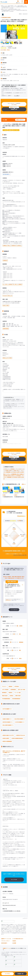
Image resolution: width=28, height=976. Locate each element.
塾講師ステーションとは (6, 938)
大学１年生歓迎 (5, 689)
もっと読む (16, 95)
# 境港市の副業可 (5, 738)
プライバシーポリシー (5, 940)
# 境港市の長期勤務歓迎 (7, 741)
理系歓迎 (10, 692)
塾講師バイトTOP (4, 5)
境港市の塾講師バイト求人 (22, 5)
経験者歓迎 (4, 692)
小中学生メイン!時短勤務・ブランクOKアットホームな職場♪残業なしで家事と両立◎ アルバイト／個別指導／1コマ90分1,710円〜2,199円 (14, 470)
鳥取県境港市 (3, 69)
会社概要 (14, 943)
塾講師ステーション (7, 948)
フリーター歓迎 (17, 692)
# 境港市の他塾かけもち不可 (8, 735)
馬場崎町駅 (9, 69)
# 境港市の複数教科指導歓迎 (17, 738)
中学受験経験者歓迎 (6, 698)
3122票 (14, 48)
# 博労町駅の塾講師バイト (7, 722)
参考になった (8, 599)
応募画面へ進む (14, 108)
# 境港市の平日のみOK (20, 735)
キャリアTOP (14, 879)
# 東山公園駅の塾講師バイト (8, 725)
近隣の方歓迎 (18, 695)
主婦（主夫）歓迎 (21, 689)
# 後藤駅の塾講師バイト (7, 719)
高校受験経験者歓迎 (16, 698)
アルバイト (4, 686)
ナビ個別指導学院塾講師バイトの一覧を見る (11, 911)
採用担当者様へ (4, 943)
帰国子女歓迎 (4, 695)
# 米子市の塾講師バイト (7, 708)
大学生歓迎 (16, 686)
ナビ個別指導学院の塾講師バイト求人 (14, 9)
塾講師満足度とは (22, 516)
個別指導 (10, 686)
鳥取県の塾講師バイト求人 (12, 5)
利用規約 (14, 940)
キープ (22, 2)
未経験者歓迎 (13, 689)
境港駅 (4, 165)
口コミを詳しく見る (5, 50)
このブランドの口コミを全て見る (20, 555)
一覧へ (23, 484)
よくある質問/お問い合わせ (17, 938)
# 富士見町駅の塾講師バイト (20, 719)
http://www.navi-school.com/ (9, 905)
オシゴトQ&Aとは (14, 609)
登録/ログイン (18, 2)
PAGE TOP (25, 918)
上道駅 (4, 166)
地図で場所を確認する (6, 174)
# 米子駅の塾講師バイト (20, 722)
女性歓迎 (11, 695)
